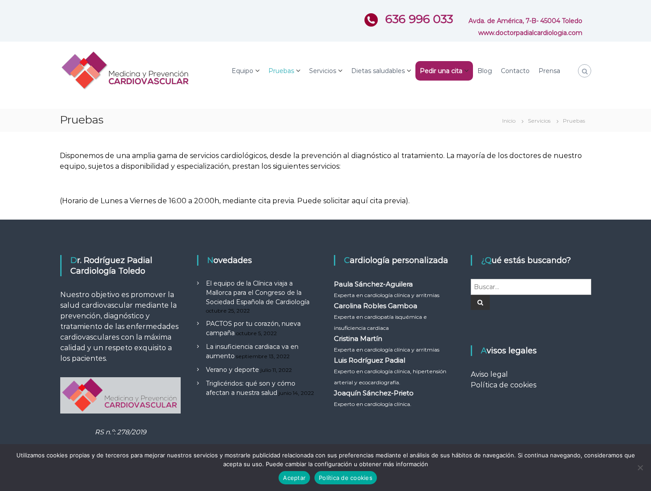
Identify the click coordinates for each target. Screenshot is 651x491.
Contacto (515, 71)
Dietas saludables (378, 71)
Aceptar (294, 477)
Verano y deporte (232, 370)
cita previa (388, 201)
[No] (640, 467)
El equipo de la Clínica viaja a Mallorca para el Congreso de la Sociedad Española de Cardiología (258, 292)
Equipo (242, 71)
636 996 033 (417, 19)
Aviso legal (489, 374)
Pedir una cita (441, 71)
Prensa (549, 71)
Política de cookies (503, 385)
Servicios (322, 71)
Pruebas (281, 71)
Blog (484, 71)
